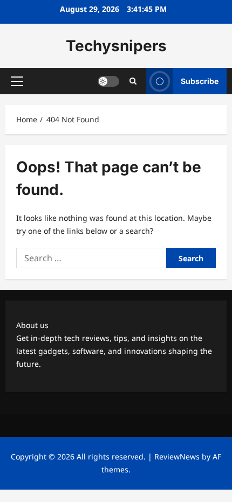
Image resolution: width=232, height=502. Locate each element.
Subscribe (200, 81)
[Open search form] (133, 81)
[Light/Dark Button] (108, 81)
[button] (17, 81)
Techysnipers (116, 46)
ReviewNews (177, 456)
